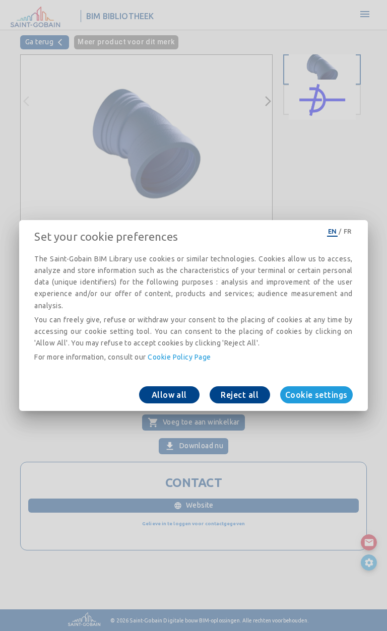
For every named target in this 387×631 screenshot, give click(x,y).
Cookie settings (316, 394)
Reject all (240, 394)
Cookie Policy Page (179, 357)
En (332, 231)
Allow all (169, 394)
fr (348, 231)
